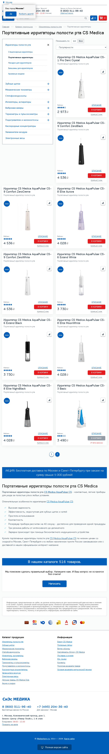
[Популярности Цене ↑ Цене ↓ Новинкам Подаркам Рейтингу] (81, 47)
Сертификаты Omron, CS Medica (71, 652)
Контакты (61, 662)
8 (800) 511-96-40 (71, 11)
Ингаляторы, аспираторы (18, 102)
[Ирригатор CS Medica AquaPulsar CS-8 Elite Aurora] (81, 217)
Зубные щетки (12, 83)
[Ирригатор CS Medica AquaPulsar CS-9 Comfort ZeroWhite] (28, 283)
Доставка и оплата (65, 655)
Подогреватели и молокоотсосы (21, 120)
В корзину (96, 110)
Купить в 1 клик (96, 114)
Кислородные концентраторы (20, 126)
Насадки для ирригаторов (19, 63)
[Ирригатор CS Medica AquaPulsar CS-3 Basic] (81, 414)
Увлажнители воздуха (16, 132)
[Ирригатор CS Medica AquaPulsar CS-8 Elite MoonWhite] (81, 348)
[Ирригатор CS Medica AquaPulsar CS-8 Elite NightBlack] (28, 414)
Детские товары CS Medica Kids (15, 680)
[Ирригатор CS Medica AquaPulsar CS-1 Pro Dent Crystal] (81, 86)
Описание (96, 105)
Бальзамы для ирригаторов (20, 68)
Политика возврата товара (68, 666)
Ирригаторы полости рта (18, 44)
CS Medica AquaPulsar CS (58, 492)
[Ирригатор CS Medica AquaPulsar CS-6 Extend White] (81, 283)
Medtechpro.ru (43, 739)
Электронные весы (15, 138)
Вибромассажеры (14, 108)
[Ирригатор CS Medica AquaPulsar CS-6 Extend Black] (28, 348)
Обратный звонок (66, 13)
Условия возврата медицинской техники (74, 669)
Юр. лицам (61, 659)
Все (81, 41)
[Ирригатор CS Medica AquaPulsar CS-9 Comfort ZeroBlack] (81, 151)
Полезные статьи (64, 645)
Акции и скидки (8, 683)
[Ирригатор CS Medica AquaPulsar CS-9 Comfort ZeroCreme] (28, 217)
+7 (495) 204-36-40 (37, 11)
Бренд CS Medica (64, 642)
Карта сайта (69, 739)
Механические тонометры (18, 89)
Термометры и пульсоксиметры (21, 114)
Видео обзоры (63, 648)
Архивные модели (16, 74)
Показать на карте (10, 724)
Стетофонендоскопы (15, 95)
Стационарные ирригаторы (20, 52)
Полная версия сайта (56, 747)
